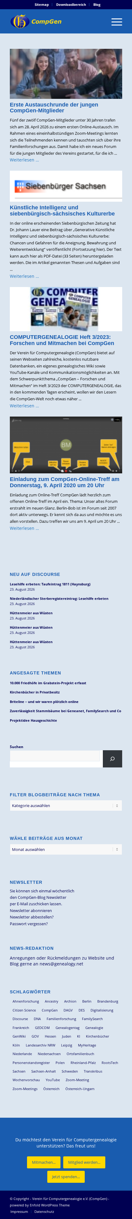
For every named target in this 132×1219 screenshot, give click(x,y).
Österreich (51, 1088)
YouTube (53, 1079)
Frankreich (21, 1027)
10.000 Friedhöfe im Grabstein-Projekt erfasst (48, 683)
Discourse (20, 1018)
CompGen (50, 1010)
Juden (66, 1036)
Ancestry (51, 1001)
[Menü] (113, 21)
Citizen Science (24, 1010)
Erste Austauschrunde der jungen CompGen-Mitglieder (54, 108)
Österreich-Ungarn (80, 1088)
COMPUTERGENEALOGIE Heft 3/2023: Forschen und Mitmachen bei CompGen (62, 340)
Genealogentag (68, 1027)
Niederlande (22, 1053)
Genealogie (94, 1027)
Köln (16, 1045)
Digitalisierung (102, 1010)
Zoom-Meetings (25, 1088)
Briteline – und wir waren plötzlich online (44, 701)
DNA (37, 1018)
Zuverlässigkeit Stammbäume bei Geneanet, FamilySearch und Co (65, 710)
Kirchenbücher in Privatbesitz (35, 692)
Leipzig (66, 1045)
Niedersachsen (49, 1053)
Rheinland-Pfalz (83, 1062)
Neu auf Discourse (35, 574)
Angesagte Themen (35, 672)
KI (78, 1036)
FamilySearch (92, 1018)
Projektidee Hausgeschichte (33, 720)
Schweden (70, 1071)
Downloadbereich (71, 4)
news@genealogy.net (61, 964)
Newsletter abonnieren (31, 910)
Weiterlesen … (24, 160)
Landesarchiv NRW (40, 1045)
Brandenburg (107, 1001)
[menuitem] (42, 4)
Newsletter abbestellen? (32, 917)
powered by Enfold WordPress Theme (40, 1205)
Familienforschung (61, 1018)
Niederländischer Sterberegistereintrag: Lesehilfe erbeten (59, 598)
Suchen (16, 746)
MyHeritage (87, 1045)
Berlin (86, 1001)
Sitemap (42, 4)
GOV (35, 1036)
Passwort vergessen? (29, 923)
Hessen (50, 1036)
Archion (70, 1001)
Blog (96, 4)
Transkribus (93, 1071)
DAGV (68, 1010)
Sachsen (19, 1071)
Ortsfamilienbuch (80, 1053)
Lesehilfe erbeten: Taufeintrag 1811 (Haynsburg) (50, 584)
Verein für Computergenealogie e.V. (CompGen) (69, 1198)
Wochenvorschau (26, 1079)
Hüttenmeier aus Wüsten (31, 613)
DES (82, 1010)
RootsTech (110, 1062)
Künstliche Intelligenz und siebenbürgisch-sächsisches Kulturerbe (62, 210)
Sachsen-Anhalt (43, 1071)
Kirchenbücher (97, 1036)
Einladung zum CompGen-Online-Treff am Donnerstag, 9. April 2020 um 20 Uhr (64, 482)
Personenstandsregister (31, 1062)
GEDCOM (42, 1027)
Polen (60, 1062)
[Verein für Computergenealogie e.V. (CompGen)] (54, 21)
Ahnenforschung (26, 1001)
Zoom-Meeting (77, 1079)
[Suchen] (112, 758)
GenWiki (19, 1036)
